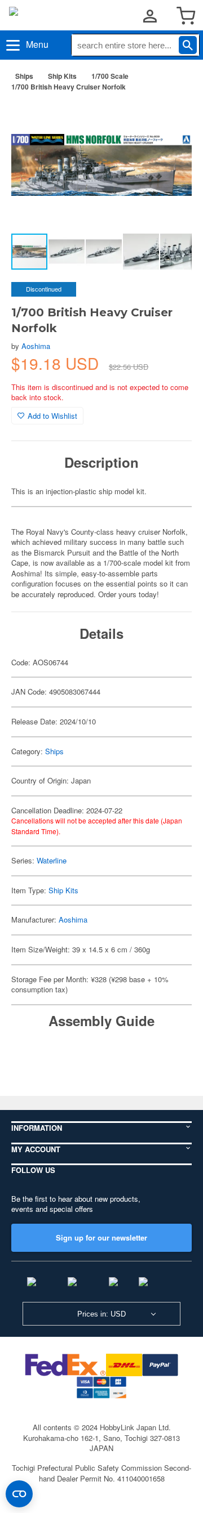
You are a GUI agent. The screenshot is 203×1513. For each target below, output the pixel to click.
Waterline (52, 860)
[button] (171, 118)
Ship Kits (62, 76)
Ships (24, 76)
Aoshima (35, 346)
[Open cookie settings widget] (19, 1493)
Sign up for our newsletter (101, 1237)
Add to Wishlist (52, 415)
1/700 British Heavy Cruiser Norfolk (68, 87)
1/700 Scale (110, 76)
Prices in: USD (101, 1314)
